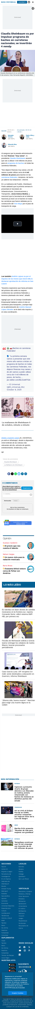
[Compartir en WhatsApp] (15, 473)
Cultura (3, 910)
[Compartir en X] (12, 473)
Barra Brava (7, 566)
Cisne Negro (5, 958)
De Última (4, 948)
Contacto (26, 996)
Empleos (22, 898)
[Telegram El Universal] (20, 947)
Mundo (3, 886)
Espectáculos (6, 908)
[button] (22, 2)
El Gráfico (22, 908)
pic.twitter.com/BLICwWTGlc (18, 380)
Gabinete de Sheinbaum (5, 883)
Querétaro (22, 876)
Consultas (4, 935)
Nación (3, 131)
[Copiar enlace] (22, 473)
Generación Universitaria (23, 905)
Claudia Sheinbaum (10, 462)
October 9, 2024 (14, 389)
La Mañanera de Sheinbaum (13, 465)
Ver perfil (11, 138)
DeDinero (22, 913)
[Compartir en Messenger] (19, 473)
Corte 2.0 (4, 869)
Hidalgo (21, 874)
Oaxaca (21, 869)
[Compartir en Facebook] (8, 473)
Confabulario (5, 913)
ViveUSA (21, 916)
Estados (4, 893)
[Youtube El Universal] (20, 951)
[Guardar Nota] (25, 473)
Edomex (21, 866)
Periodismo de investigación (6, 875)
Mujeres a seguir (6, 871)
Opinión (7, 538)
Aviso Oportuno (24, 896)
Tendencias (5, 915)
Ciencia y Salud (6, 918)
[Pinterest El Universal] (29, 951)
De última (4, 928)
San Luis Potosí (24, 879)
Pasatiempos (23, 921)
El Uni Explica (6, 879)
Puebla (21, 871)
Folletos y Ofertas (25, 894)
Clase (3, 940)
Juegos (21, 918)
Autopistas (5, 932)
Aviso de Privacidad (18, 987)
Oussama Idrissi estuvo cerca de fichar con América (14, 570)
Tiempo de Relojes (7, 955)
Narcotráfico (5, 896)
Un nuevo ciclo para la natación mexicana (13, 558)
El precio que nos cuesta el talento (11, 547)
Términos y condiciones (13, 996)
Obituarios (22, 901)
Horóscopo (22, 923)
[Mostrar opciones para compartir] (33, 8)
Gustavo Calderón (10, 543)
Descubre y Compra (25, 891)
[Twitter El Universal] (29, 947)
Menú (3, 925)
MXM (3, 920)
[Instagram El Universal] (25, 951)
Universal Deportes (7, 906)
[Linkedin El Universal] (20, 955)
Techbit (3, 923)
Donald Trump (6, 888)
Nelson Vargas (8, 554)
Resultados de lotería (23, 927)
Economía (4, 903)
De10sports (22, 911)
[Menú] (33, 2)
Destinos (4, 930)
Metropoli (4, 891)
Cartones (4, 901)
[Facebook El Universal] (24, 947)
